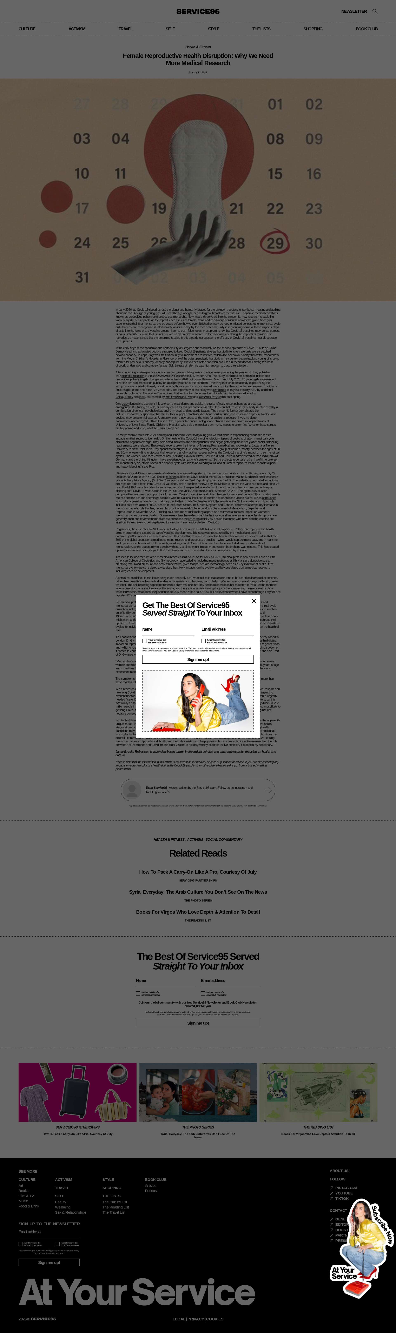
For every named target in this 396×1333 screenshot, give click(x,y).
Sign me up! (198, 659)
